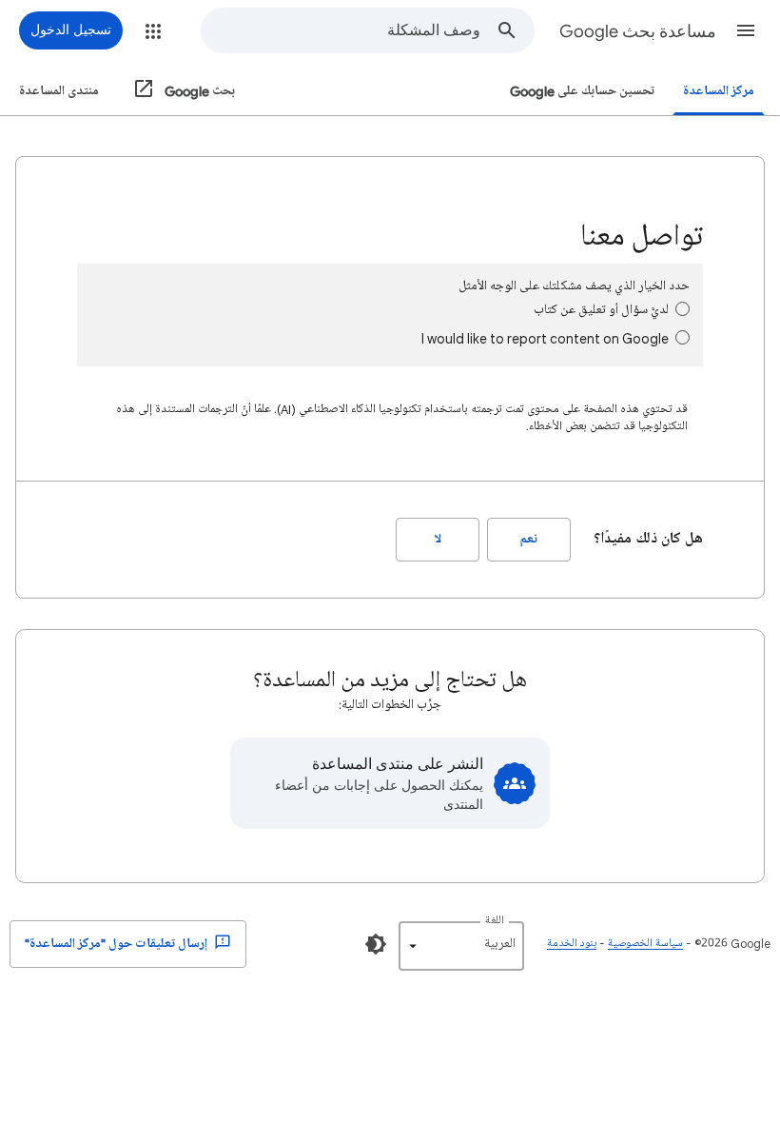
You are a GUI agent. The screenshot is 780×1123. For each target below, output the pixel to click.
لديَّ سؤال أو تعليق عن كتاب (601, 310)
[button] (746, 30)
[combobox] (341, 30)
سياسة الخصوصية (645, 944)
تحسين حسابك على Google (582, 91)
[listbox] (461, 946)
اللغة (494, 921)
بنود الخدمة (571, 944)
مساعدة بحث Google (637, 31)
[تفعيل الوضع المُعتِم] (376, 944)
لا (438, 539)
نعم (528, 539)
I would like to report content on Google (545, 338)
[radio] (682, 309)
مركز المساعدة (718, 91)
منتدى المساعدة (59, 91)
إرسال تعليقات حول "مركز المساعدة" (117, 944)
